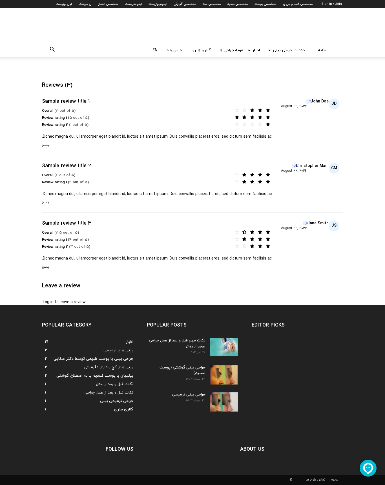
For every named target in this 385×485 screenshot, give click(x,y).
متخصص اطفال (108, 4)
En (155, 50)
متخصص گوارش (185, 4)
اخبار (256, 50)
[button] (50, 50)
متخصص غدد (212, 4)
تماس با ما (174, 50)
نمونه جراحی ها (231, 50)
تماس (321, 479)
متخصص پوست (265, 4)
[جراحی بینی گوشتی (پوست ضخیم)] (224, 375)
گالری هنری (201, 50)
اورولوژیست (64, 4)
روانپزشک (84, 4)
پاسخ (45, 145)
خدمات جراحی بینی (289, 50)
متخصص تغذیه (237, 4)
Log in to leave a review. (64, 302)
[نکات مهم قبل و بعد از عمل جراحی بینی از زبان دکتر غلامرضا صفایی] (224, 347)
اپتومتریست (133, 4)
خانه (322, 50)
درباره (334, 479)
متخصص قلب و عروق (298, 4)
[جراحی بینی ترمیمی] (224, 402)
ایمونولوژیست (158, 4)
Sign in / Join (331, 4)
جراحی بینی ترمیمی (188, 394)
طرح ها (311, 479)
